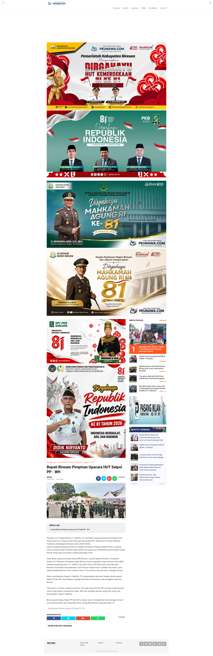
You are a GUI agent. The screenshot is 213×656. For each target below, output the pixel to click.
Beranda (116, 8)
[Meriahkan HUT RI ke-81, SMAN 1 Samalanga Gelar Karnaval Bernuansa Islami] (147, 334)
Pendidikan (153, 8)
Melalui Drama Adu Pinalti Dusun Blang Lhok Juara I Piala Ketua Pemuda (152, 368)
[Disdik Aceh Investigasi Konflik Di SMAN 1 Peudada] (133, 358)
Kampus (119, 643)
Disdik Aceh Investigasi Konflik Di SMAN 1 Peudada (152, 357)
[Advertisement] (106, 25)
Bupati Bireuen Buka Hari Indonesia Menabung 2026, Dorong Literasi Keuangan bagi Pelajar (151, 437)
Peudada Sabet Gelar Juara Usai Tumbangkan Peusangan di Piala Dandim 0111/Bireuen (152, 388)
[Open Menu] (3, 3)
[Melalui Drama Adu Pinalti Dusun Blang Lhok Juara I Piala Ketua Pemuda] (133, 368)
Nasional (134, 8)
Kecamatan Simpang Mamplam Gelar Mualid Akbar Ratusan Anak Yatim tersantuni (151, 467)
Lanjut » (162, 484)
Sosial (82, 645)
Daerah (125, 8)
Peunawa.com (51, 462)
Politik (143, 8)
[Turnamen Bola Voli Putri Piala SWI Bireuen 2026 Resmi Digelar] (133, 378)
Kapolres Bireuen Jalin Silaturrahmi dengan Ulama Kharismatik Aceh (149, 477)
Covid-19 (163, 8)
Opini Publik (84, 643)
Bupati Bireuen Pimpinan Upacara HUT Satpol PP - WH (76, 462)
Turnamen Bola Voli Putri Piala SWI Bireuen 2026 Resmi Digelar (152, 377)
